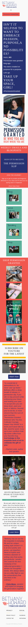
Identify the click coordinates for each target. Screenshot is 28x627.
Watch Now (14, 377)
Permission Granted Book (11, 14)
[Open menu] (11, 10)
